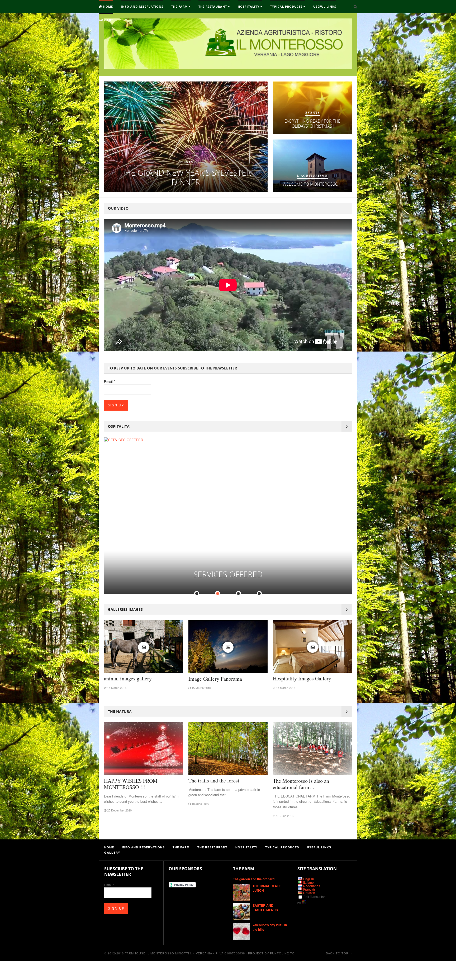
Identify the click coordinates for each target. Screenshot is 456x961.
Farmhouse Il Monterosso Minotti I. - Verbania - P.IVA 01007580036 (185, 953)
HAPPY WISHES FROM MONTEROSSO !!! (131, 784)
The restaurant (212, 6)
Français (309, 889)
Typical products (286, 6)
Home (107, 6)
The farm (179, 6)
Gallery (106, 20)
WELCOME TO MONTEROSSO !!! (313, 184)
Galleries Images (125, 609)
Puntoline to (282, 953)
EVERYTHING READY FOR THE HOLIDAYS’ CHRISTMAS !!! (312, 123)
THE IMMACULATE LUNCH (267, 888)
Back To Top (337, 953)
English (308, 879)
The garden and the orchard (253, 879)
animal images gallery (128, 678)
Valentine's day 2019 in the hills (270, 927)
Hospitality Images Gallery (302, 678)
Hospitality (248, 6)
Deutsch (309, 892)
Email (109, 381)
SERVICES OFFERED (228, 574)
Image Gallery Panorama (215, 678)
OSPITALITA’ (119, 426)
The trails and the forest (213, 780)
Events (186, 162)
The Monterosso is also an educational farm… (301, 784)
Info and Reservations (142, 6)
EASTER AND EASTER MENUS (265, 907)
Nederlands (311, 885)
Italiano (308, 882)
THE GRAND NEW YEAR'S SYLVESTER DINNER (186, 177)
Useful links (324, 6)
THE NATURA (120, 711)
